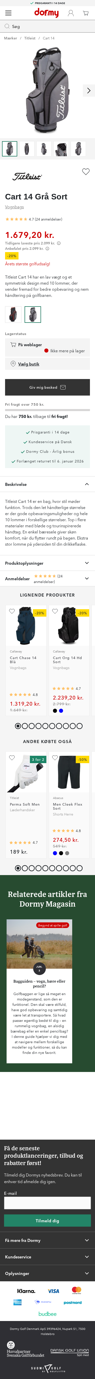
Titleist (29, 37)
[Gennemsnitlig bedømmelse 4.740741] (63, 688)
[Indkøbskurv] (85, 13)
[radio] (13, 313)
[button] (24, 725)
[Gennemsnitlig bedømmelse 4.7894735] (20, 694)
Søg (16, 26)
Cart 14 (48, 37)
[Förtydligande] (59, 243)
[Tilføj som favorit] (86, 172)
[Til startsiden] (46, 13)
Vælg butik (28, 364)
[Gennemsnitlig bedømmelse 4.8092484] (63, 831)
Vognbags (14, 206)
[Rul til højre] (89, 90)
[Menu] (8, 13)
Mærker (10, 37)
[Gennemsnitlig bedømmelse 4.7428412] (20, 842)
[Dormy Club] (70, 13)
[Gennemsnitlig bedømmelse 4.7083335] (16, 219)
